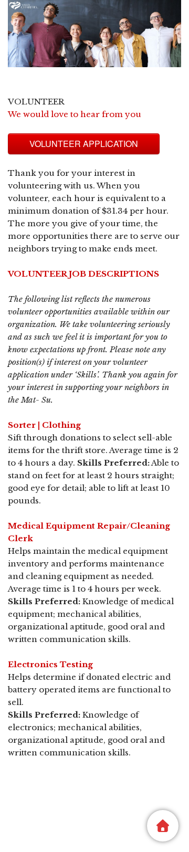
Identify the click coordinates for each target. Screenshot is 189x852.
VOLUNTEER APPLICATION (83, 144)
